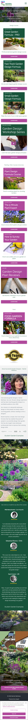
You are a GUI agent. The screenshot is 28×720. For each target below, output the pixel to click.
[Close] (25, 703)
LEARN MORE (14, 56)
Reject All (14, 713)
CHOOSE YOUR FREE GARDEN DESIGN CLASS (14, 688)
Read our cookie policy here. (9, 706)
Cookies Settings (14, 710)
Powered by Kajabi (14, 699)
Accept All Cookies (14, 717)
